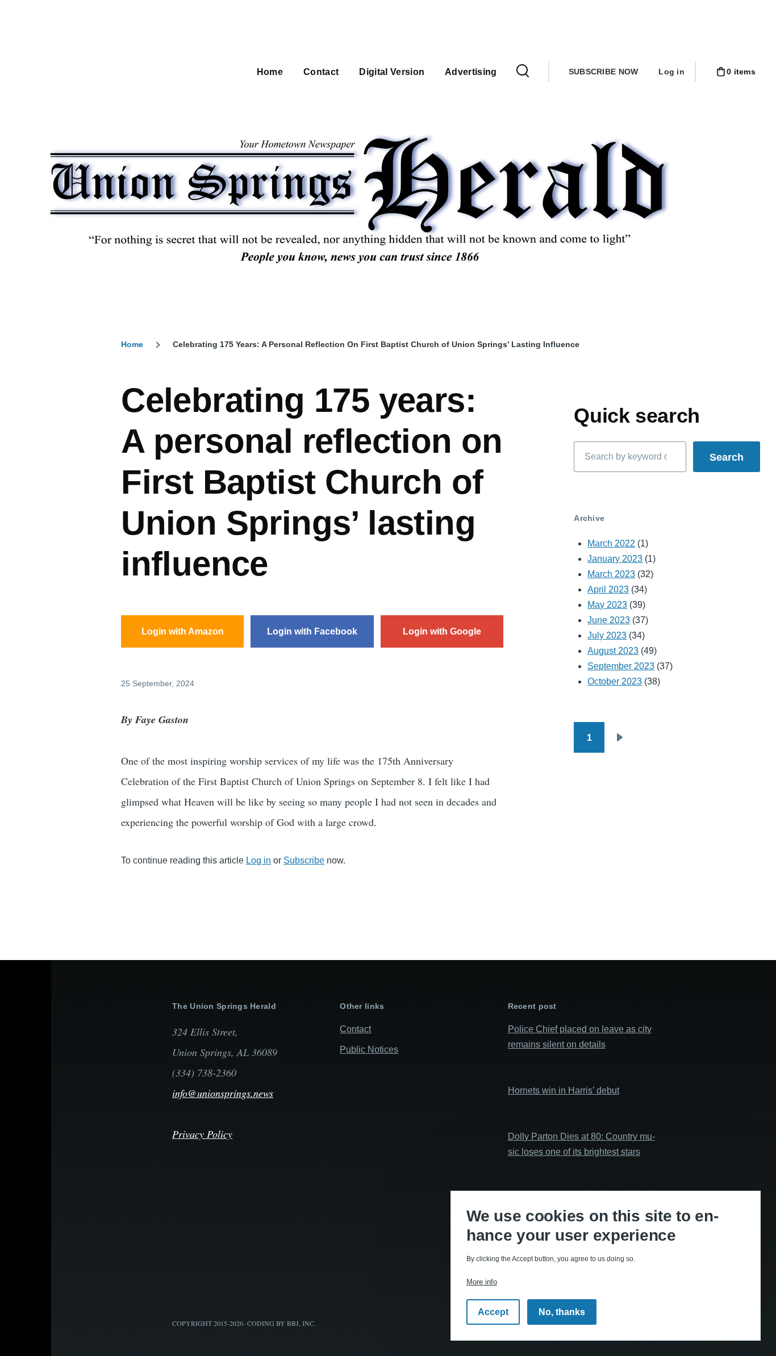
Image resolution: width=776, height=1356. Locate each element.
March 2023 (611, 574)
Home (132, 344)
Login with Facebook (312, 631)
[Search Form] (522, 71)
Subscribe (303, 860)
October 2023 (614, 681)
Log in (671, 71)
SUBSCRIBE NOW (604, 71)
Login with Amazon (182, 631)
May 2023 (607, 605)
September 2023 (620, 666)
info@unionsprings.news (222, 1093)
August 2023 (613, 651)
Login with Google (442, 631)
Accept (493, 1312)
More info (481, 1282)
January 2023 (615, 559)
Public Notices (369, 1049)
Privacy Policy (202, 1134)
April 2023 (608, 589)
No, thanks (562, 1312)
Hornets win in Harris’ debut (563, 1090)
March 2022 (611, 543)
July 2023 (607, 635)
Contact (355, 1029)
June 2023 (608, 620)
